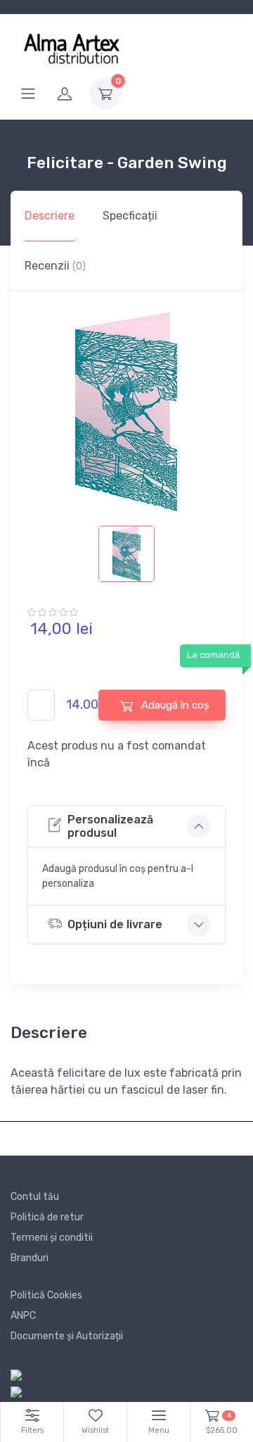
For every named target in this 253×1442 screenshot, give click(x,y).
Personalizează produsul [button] (110, 826)
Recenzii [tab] (55, 265)
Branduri (29, 1258)
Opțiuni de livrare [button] (114, 924)
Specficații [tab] (130, 215)
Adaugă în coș (173, 705)
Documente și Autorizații (67, 1336)
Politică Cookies (46, 1295)
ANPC (23, 1316)
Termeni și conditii (52, 1238)
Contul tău (35, 1197)
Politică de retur (47, 1217)
